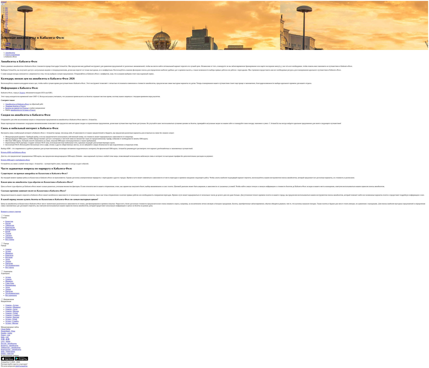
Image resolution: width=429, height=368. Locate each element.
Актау (7, 259)
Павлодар (9, 263)
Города (6, 243)
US (6, 16)
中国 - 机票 (5, 339)
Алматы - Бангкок (12, 317)
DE (6, 20)
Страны (6, 216)
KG (6, 14)
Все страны (9, 239)
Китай (7, 231)
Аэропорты (8, 271)
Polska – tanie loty (7, 353)
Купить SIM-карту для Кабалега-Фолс (15, 160)
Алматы (8, 249)
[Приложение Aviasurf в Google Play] (21, 360)
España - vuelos (6, 333)
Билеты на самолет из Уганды (16, 108)
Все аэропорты (11, 295)
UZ (6, 12)
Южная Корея (10, 229)
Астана (8, 251)
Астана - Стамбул (12, 321)
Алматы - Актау (11, 309)
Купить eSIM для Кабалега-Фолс (13, 152)
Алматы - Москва (12, 311)
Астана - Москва (11, 323)
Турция (8, 233)
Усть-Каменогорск (12, 265)
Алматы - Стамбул (12, 315)
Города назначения (12, 55)
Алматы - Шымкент (13, 307)
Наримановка (10, 285)
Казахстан (9, 221)
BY (6, 10)
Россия (8, 223)
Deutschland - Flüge (8, 331)
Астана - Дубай (11, 319)
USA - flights (5, 341)
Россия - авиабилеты (9, 343)
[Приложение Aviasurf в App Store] (8, 360)
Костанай (9, 257)
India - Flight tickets (8, 351)
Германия (9, 237)
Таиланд (8, 235)
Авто (7, 45)
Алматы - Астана (11, 305)
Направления (9, 299)
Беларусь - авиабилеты (9, 345)
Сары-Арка (9, 283)
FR (6, 24)
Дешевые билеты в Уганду (15, 106)
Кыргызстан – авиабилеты (11, 349)
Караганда (9, 255)
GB (6, 18)
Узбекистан (9, 225)
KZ (3, 4)
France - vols (5, 335)
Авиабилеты (10, 53)
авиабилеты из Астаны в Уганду (23, 110)
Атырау (8, 261)
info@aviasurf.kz (21, 366)
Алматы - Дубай (11, 313)
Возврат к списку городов (11, 211)
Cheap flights (5, 329)
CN (6, 28)
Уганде (22, 93)
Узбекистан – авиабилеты (10, 347)
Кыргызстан (10, 227)
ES (6, 22)
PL (6, 32)
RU (6, 8)
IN (6, 30)
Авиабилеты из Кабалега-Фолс (13, 49)
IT (6, 26)
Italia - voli (4, 337)
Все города (9, 267)
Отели (7, 43)
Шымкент (9, 253)
